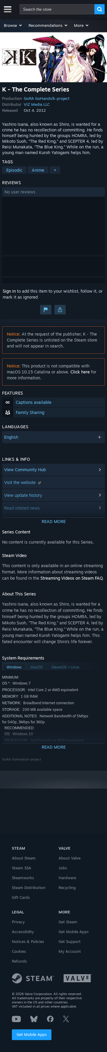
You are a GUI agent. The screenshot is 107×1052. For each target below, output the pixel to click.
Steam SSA (21, 867)
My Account (70, 951)
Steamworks (23, 877)
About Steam (24, 858)
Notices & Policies (28, 941)
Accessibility (23, 931)
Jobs (63, 867)
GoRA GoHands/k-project (47, 98)
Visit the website (20, 482)
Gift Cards (21, 897)
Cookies (19, 951)
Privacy (18, 921)
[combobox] (57, 9)
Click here (80, 371)
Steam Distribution (28, 887)
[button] (13, 25)
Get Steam (68, 921)
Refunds (19, 961)
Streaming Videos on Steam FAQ (71, 578)
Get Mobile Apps (32, 1034)
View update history (23, 495)
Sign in (9, 291)
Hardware (67, 877)
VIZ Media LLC (37, 104)
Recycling (67, 887)
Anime (38, 170)
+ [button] (55, 170)
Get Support (70, 941)
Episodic (14, 170)
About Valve (70, 858)
